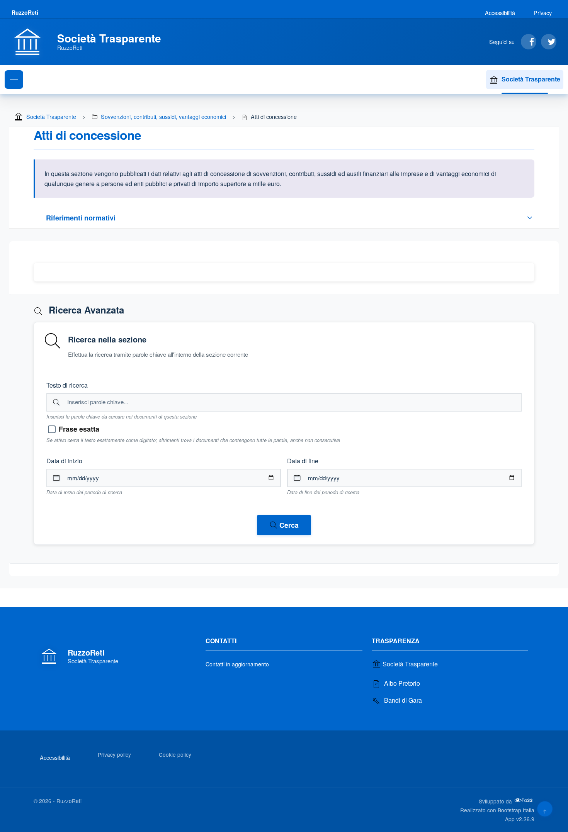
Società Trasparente (531, 79)
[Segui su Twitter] (548, 41)
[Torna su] (544, 808)
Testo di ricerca (67, 385)
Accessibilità (500, 12)
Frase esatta (79, 429)
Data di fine (302, 460)
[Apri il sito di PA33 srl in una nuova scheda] (524, 800)
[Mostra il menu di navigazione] (14, 79)
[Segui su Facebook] (528, 41)
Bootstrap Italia (516, 810)
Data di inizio (64, 460)
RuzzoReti (25, 12)
